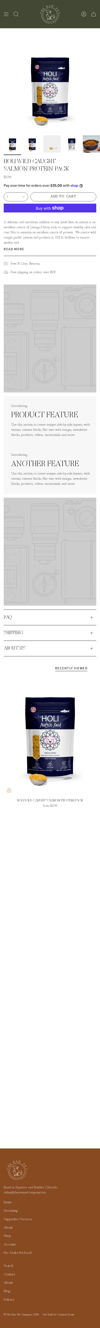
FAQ (8, 617)
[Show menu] (6, 14)
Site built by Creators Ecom (58, 1314)
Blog (7, 1291)
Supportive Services (18, 1219)
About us (14, 648)
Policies (9, 1300)
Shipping (13, 633)
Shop (7, 1236)
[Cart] (93, 14)
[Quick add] (9, 790)
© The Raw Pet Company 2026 (21, 1314)
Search (8, 1266)
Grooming (11, 1211)
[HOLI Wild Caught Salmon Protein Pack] (50, 735)
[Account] (84, 14)
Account (10, 1244)
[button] (16, 14)
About (8, 1228)
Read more (14, 249)
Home (8, 1202)
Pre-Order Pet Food (17, 1253)
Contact (9, 1274)
